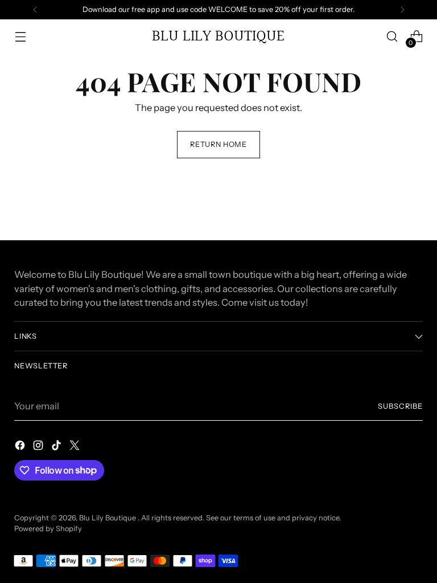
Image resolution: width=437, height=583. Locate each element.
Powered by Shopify (48, 528)
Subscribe (400, 406)
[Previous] (35, 9)
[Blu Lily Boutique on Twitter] (76, 447)
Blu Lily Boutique (108, 518)
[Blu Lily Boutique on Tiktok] (57, 447)
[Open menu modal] (20, 36)
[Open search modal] (392, 36)
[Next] (402, 9)
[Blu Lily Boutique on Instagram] (39, 447)
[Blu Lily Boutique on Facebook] (21, 447)
